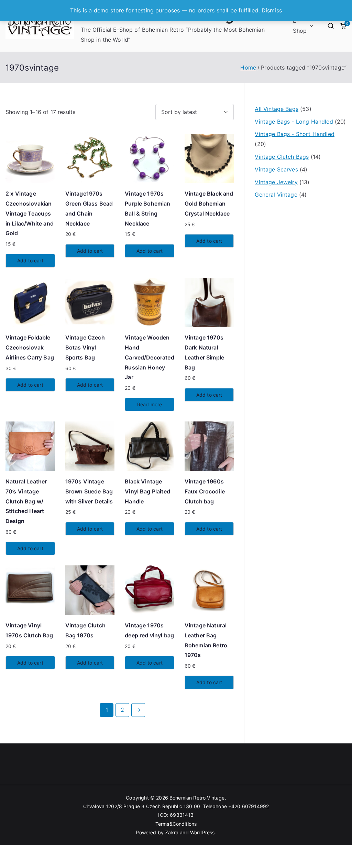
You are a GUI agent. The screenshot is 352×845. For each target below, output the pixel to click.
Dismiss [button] (272, 10)
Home (248, 67)
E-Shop (300, 25)
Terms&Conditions (176, 824)
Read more (149, 404)
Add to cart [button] (30, 260)
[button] (310, 26)
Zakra (171, 832)
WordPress (202, 832)
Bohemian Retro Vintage (197, 798)
